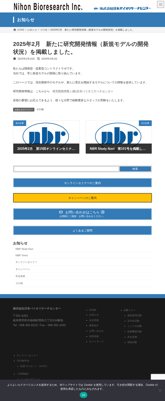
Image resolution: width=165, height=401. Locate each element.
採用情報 (94, 336)
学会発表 (20, 276)
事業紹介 (94, 325)
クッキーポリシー (30, 379)
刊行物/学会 (23, 360)
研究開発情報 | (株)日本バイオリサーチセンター (83, 91)
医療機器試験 (134, 331)
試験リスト (130, 310)
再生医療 (132, 336)
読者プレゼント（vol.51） (34, 366)
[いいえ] (160, 390)
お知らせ (94, 314)
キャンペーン (22, 269)
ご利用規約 (23, 373)
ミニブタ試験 (134, 326)
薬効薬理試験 (134, 315)
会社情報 (94, 320)
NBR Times (21, 255)
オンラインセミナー (26, 262)
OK (84, 395)
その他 (40, 109)
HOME (92, 309)
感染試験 (132, 342)
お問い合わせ (96, 331)
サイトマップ (96, 341)
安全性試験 (133, 320)
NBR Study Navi (24, 248)
